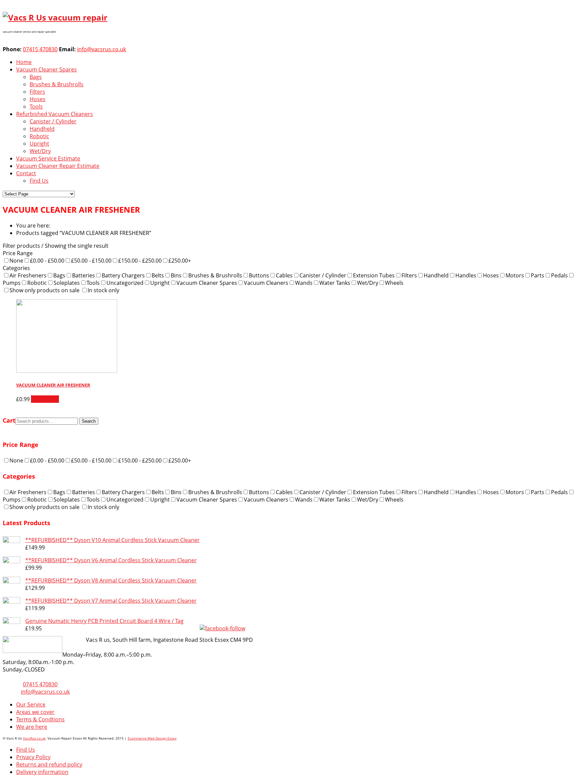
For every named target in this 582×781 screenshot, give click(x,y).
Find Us (39, 180)
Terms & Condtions (40, 719)
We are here (31, 726)
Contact (26, 173)
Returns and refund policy (49, 764)
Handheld (42, 128)
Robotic (39, 136)
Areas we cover (35, 712)
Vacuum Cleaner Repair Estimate (57, 166)
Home (24, 62)
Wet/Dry (40, 151)
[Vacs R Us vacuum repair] (55, 17)
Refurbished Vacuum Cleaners (54, 114)
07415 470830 (40, 49)
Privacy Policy (33, 757)
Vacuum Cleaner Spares (46, 69)
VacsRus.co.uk (34, 738)
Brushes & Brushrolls (57, 84)
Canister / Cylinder (53, 121)
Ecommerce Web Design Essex (152, 738)
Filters (37, 91)
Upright (39, 143)
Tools (36, 106)
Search (89, 421)
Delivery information (42, 772)
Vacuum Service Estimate (48, 158)
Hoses (37, 99)
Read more (45, 399)
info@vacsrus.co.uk (101, 49)
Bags (36, 77)
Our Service (30, 704)
